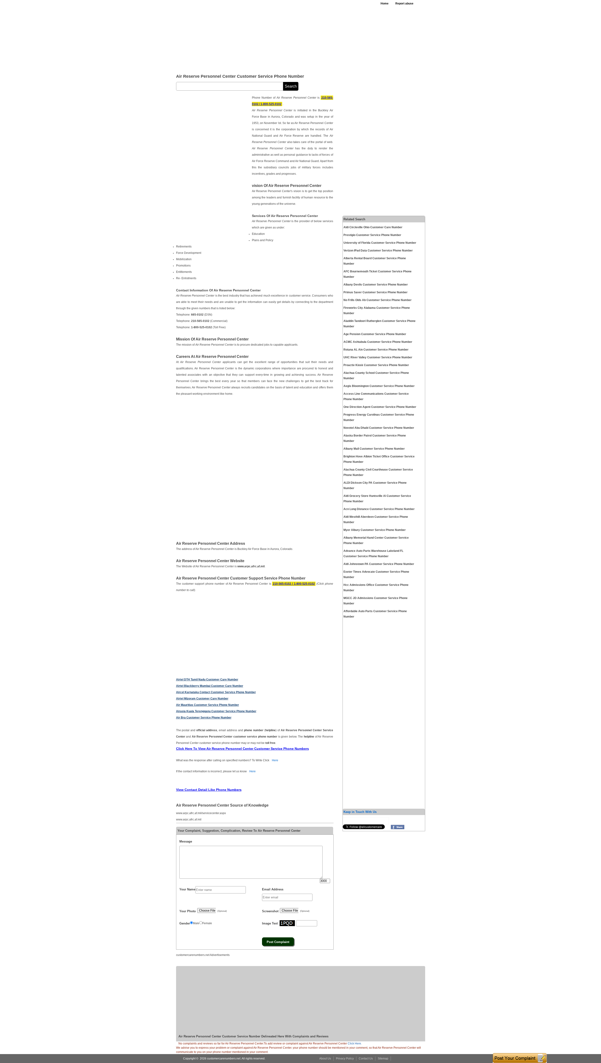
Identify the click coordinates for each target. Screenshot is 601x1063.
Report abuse (404, 3)
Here (275, 760)
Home (385, 3)
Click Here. (355, 1043)
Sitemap (383, 1058)
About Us (325, 1058)
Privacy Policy (345, 1058)
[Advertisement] (290, 35)
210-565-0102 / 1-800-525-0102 (294, 583)
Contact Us (366, 1058)
